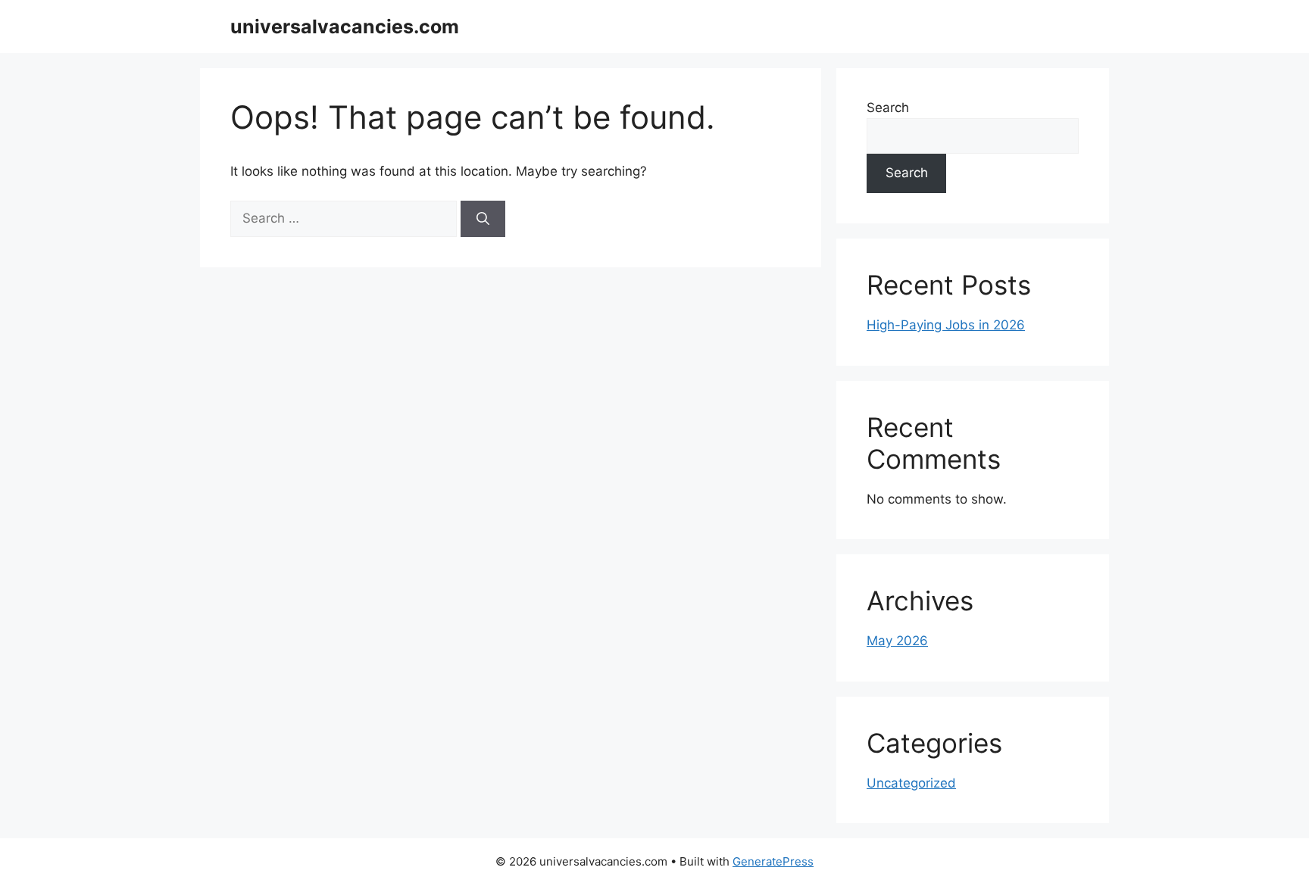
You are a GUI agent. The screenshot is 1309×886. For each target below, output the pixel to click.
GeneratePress (773, 861)
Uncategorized (911, 783)
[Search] (483, 219)
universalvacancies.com (344, 26)
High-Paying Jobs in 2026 (946, 324)
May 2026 (897, 640)
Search (888, 107)
